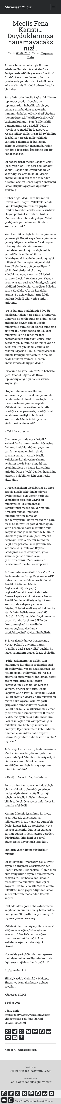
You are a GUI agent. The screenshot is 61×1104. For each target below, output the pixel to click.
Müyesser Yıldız (18, 7)
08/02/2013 (23, 53)
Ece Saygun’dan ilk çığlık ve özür (30, 1082)
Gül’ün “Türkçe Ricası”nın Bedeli (30, 1070)
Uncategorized (27, 1049)
